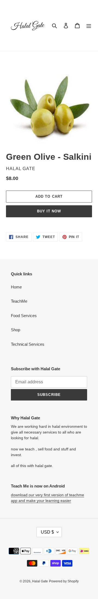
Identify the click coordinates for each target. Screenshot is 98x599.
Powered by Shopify (64, 581)
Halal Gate (40, 581)
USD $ (47, 532)
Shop (15, 329)
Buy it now (49, 211)
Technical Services (27, 344)
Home (16, 287)
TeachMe (19, 301)
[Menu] (88, 25)
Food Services (24, 315)
